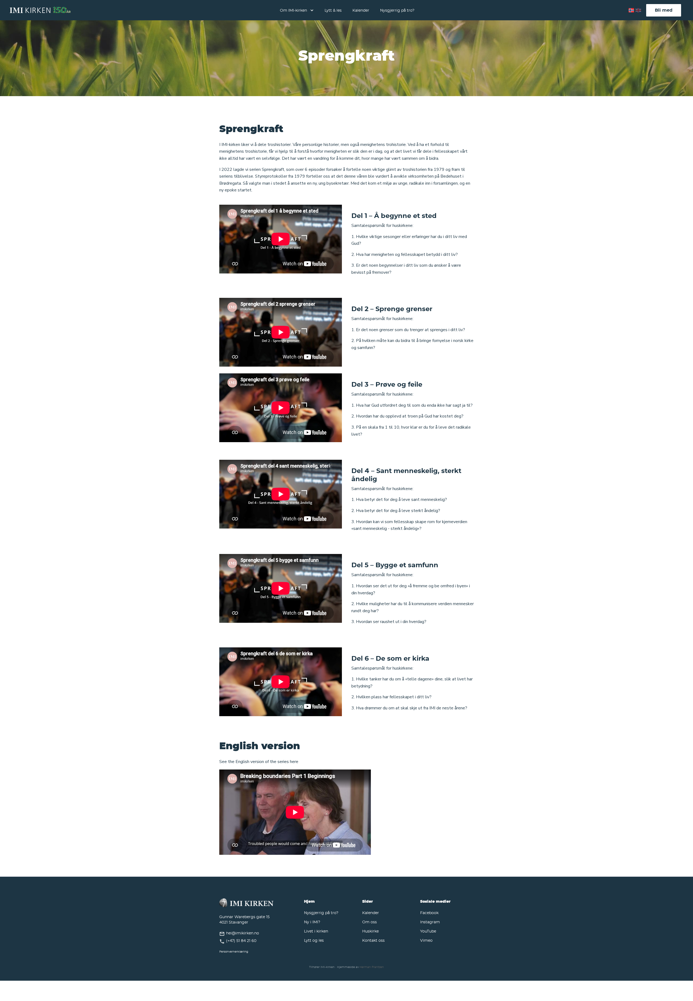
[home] (40, 10)
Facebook (429, 912)
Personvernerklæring (233, 951)
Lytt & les (333, 10)
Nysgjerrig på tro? (397, 10)
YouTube (428, 931)
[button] (296, 10)
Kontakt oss (373, 940)
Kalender (360, 10)
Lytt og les (314, 940)
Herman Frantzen (371, 967)
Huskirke (370, 931)
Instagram (430, 921)
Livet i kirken (316, 931)
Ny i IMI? (312, 921)
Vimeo (426, 940)
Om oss (369, 921)
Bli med (663, 10)
